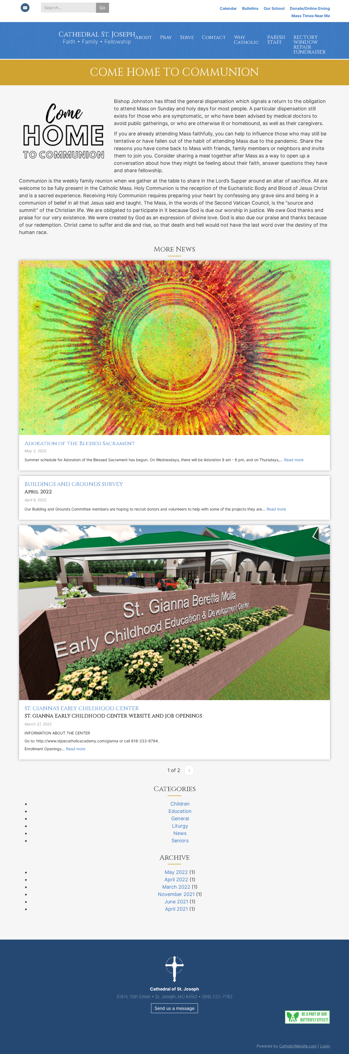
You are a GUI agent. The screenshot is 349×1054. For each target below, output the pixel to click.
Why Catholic (246, 40)
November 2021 (176, 894)
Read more (293, 459)
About (143, 37)
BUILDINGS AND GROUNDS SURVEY (74, 484)
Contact (214, 37)
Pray (166, 37)
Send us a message (174, 1008)
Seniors (180, 840)
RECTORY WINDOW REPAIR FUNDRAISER (309, 45)
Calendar (228, 8)
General (180, 818)
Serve (187, 37)
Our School (274, 8)
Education (180, 811)
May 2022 (176, 872)
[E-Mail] (25, 7)
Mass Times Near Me (310, 15)
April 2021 (176, 909)
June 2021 (176, 901)
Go (103, 7)
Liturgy (180, 826)
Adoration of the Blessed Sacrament (80, 443)
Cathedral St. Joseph (96, 34)
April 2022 (176, 879)
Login (325, 1046)
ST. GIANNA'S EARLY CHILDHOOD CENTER (82, 708)
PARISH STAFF (276, 40)
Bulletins (250, 8)
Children (180, 804)
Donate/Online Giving (310, 8)
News (179, 833)
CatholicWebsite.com (298, 1046)
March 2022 (176, 887)
